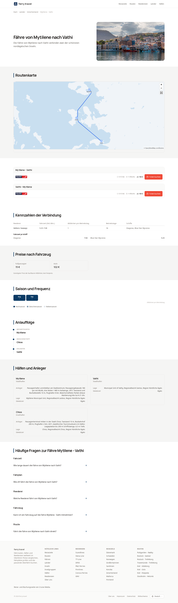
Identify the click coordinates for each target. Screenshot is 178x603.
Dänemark (110, 552)
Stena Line (80, 556)
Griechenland (32, 12)
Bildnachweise (143, 596)
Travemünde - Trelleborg (147, 563)
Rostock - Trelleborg (145, 559)
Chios (19, 412)
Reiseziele (123, 4)
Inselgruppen (50, 569)
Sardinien (110, 566)
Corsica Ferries (82, 573)
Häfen (161, 4)
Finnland (109, 580)
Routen (132, 4)
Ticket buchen (155, 177)
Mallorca (109, 576)
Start (15, 12)
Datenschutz (131, 596)
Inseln (47, 566)
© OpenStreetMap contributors (154, 148)
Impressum (121, 596)
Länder (153, 4)
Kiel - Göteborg (143, 566)
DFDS (78, 563)
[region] (89, 115)
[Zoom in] (161, 84)
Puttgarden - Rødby (145, 552)
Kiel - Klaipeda (143, 573)
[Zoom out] (161, 88)
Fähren (47, 559)
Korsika (109, 569)
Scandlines (80, 552)
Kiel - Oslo (141, 569)
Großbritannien (112, 563)
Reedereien (143, 4)
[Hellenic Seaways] (21, 177)
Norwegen (110, 559)
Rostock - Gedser (144, 556)
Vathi (95, 378)
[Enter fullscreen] (161, 93)
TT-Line (78, 559)
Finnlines (79, 569)
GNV (77, 576)
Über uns (48, 580)
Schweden (110, 556)
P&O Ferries (80, 566)
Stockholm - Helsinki (145, 576)
